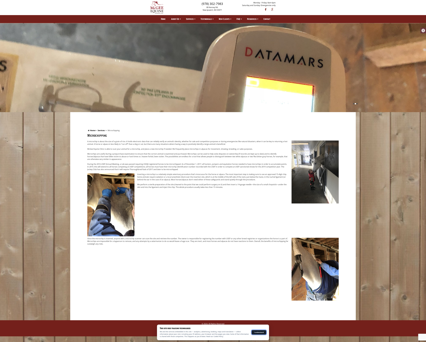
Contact (266, 19)
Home (163, 19)
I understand (259, 332)
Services (101, 130)
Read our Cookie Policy (214, 336)
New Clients (224, 19)
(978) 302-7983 (212, 4)
